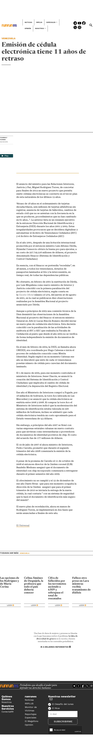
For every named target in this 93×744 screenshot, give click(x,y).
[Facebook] (83, 23)
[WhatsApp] (6, 147)
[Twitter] (75, 27)
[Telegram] (75, 23)
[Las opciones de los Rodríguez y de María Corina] (10, 567)
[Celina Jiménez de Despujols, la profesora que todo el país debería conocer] (34, 567)
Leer (9, 605)
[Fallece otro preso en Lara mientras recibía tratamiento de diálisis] (82, 567)
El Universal (22, 525)
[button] (90, 25)
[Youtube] (79, 23)
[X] (2, 150)
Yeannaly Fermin (3, 138)
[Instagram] (79, 27)
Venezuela (8, 38)
